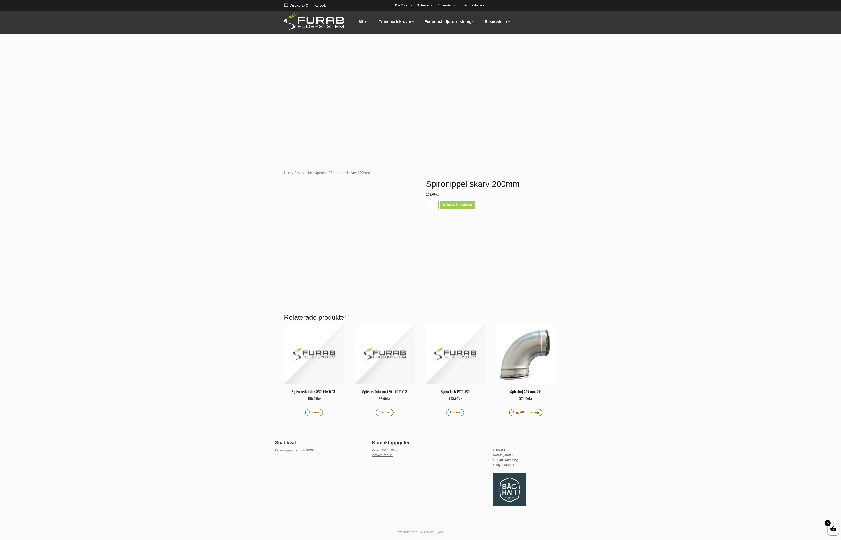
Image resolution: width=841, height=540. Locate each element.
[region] (420, 85)
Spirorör (321, 172)
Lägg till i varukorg (457, 204)
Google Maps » (504, 465)
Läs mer (314, 412)
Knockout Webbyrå (429, 532)
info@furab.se (382, 455)
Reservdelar (303, 172)
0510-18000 (389, 450)
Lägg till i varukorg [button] (526, 412)
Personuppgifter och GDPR (294, 450)
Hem (287, 172)
